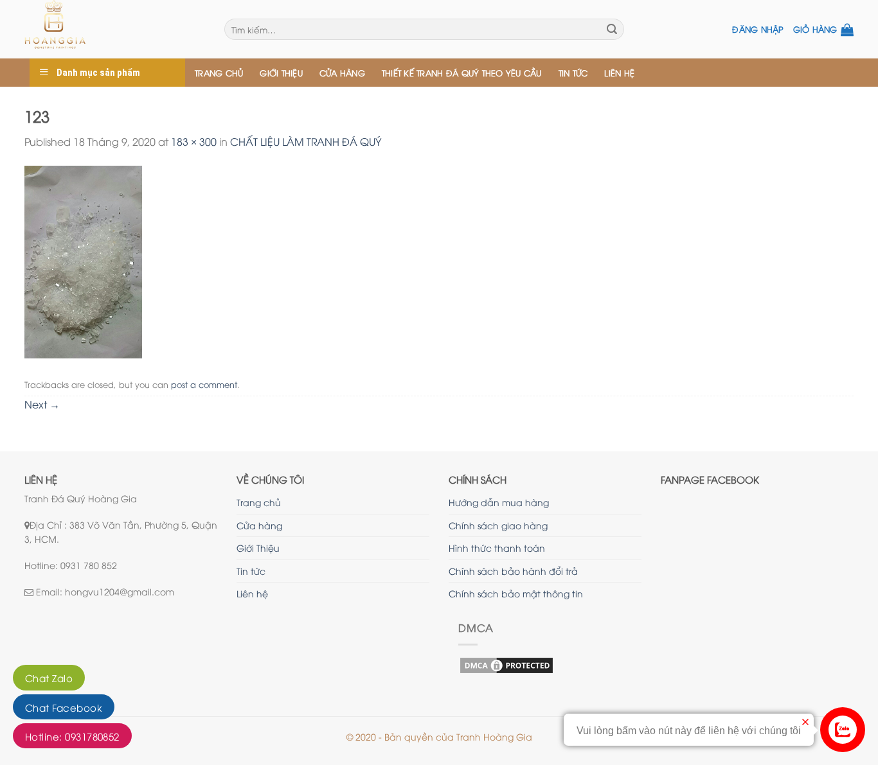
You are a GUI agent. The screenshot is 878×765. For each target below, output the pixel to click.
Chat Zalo (49, 677)
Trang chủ (219, 72)
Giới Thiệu (281, 72)
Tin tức (573, 72)
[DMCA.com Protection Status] (506, 664)
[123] (83, 260)
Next (42, 404)
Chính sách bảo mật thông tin (516, 593)
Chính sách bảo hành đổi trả (513, 571)
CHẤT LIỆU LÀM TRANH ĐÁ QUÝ (305, 141)
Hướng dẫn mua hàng (499, 502)
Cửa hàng (342, 72)
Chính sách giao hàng (498, 525)
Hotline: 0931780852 (72, 736)
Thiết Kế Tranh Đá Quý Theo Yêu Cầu (462, 72)
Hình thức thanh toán (497, 547)
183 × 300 (194, 141)
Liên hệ (619, 72)
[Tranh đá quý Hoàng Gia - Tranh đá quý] (114, 29)
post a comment (204, 384)
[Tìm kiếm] (612, 29)
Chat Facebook (63, 707)
